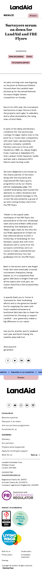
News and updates (16, 57)
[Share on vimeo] (33, 405)
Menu (7, 15)
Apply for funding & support (15, 451)
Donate (33, 15)
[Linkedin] (21, 360)
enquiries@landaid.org (11, 475)
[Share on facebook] (9, 405)
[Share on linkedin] (27, 405)
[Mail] (28, 360)
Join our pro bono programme (15, 425)
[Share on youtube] (15, 405)
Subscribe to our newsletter (23, 372)
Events (29, 57)
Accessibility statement (26, 556)
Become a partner (10, 417)
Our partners (8, 443)
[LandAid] (21, 7)
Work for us (7, 455)
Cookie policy (26, 551)
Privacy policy (7, 555)
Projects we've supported (13, 447)
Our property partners (20, 63)
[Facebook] (7, 360)
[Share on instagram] (21, 405)
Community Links (19, 186)
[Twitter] (14, 360)
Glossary (6, 439)
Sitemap (5, 560)
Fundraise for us (9, 429)
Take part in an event (11, 421)
